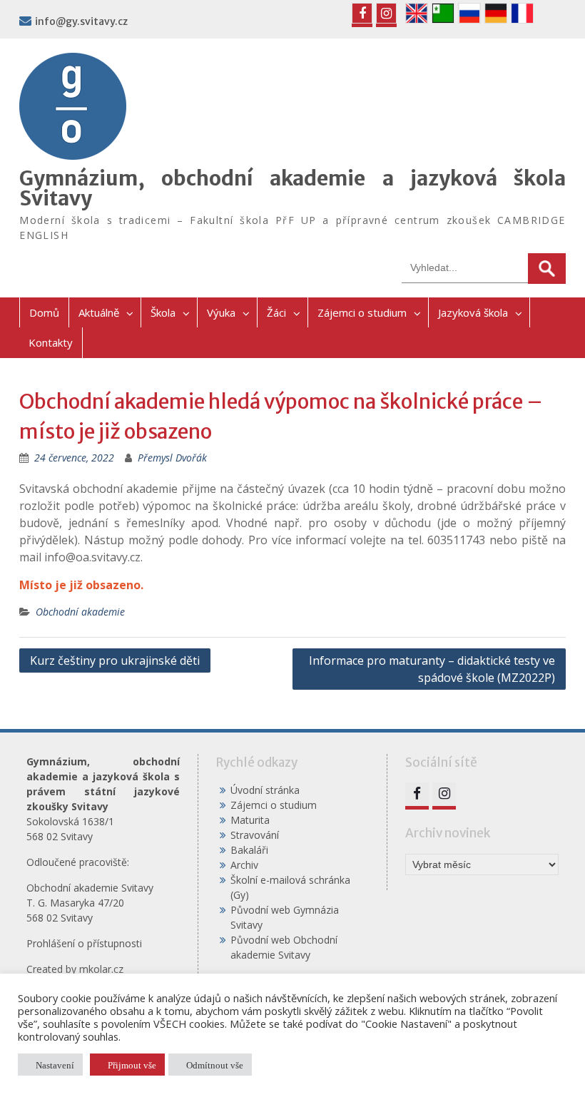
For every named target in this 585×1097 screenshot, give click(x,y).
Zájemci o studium (362, 312)
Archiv (244, 865)
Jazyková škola (473, 312)
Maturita (250, 820)
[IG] (386, 13)
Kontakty (51, 342)
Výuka (221, 312)
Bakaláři (249, 850)
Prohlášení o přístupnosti (84, 943)
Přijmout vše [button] (132, 1064)
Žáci (276, 312)
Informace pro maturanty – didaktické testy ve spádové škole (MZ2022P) (432, 669)
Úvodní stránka (265, 790)
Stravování (254, 835)
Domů (44, 312)
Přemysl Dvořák (172, 457)
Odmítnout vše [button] (214, 1064)
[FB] (362, 13)
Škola (163, 312)
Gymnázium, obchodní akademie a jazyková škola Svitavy (292, 188)
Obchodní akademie (80, 611)
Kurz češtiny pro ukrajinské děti (115, 660)
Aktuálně (98, 312)
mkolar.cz (101, 969)
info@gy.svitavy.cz (81, 21)
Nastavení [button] (55, 1064)
